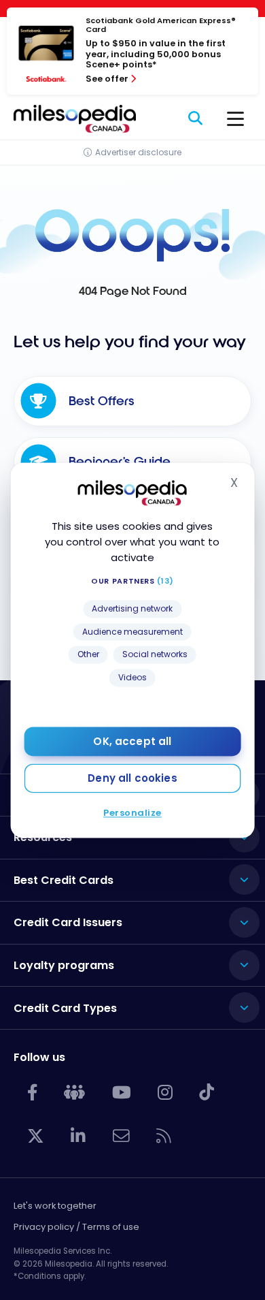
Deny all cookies (132, 778)
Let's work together (55, 1205)
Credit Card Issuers (68, 922)
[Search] (196, 118)
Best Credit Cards (63, 880)
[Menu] (235, 118)
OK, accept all (132, 741)
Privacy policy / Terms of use (76, 1227)
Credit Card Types (65, 1008)
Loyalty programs (64, 965)
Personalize (132, 812)
